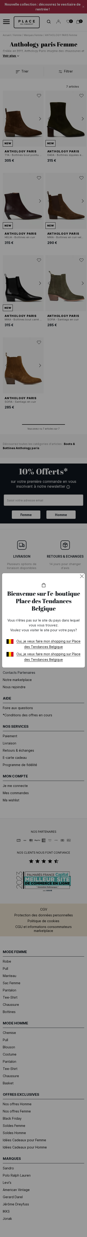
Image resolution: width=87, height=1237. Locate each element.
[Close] (82, 576)
